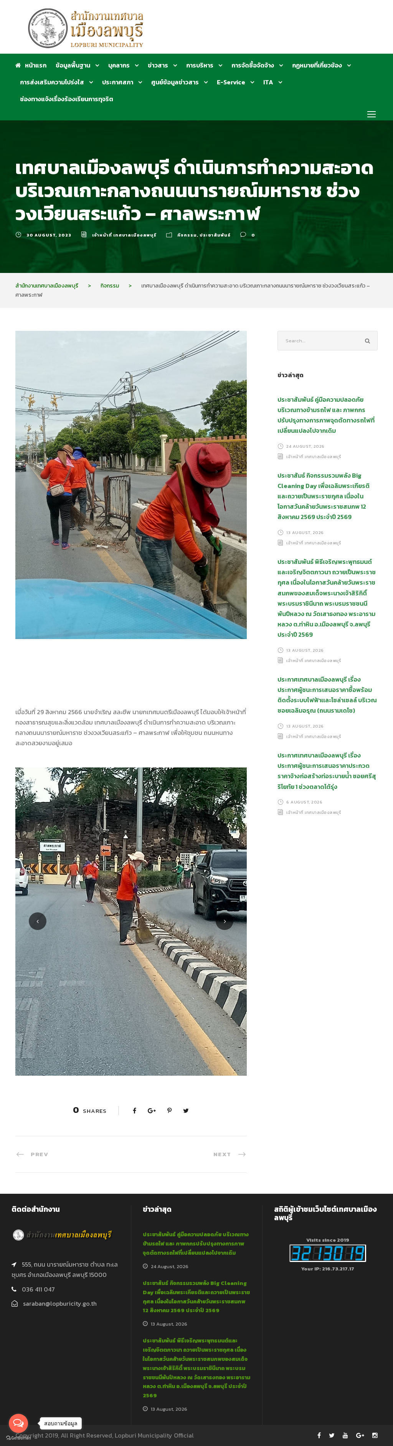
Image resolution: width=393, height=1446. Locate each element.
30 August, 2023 (48, 235)
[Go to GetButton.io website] (18, 1438)
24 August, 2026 (305, 446)
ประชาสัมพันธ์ (215, 235)
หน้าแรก (35, 65)
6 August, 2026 (304, 802)
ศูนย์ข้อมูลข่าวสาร (175, 82)
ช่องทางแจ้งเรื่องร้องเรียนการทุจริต (66, 99)
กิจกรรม (187, 235)
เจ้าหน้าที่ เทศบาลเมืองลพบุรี (124, 235)
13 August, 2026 (305, 532)
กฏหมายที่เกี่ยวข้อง (317, 65)
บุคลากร (119, 65)
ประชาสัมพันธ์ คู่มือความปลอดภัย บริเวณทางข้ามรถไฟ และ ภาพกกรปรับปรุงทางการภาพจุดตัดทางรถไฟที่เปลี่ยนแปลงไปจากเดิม (196, 1244)
